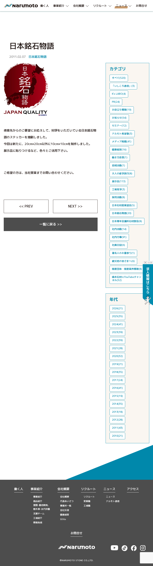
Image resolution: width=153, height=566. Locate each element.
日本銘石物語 (37, 57)
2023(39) (117, 332)
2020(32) (117, 356)
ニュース (109, 489)
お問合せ (76, 533)
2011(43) (117, 427)
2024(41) (117, 324)
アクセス (133, 489)
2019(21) (117, 364)
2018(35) (117, 372)
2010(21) (117, 435)
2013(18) (117, 412)
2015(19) (117, 396)
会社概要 (63, 489)
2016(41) (117, 388)
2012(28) (117, 419)
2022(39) (117, 340)
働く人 (18, 489)
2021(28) (117, 348)
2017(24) (117, 380)
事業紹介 (37, 489)
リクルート (88, 489)
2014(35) (117, 403)
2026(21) (117, 308)
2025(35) (117, 316)
